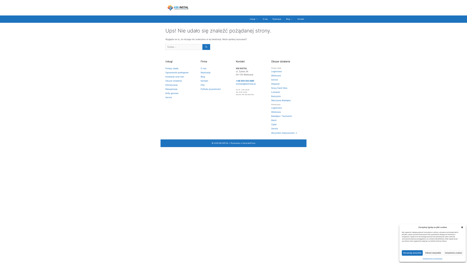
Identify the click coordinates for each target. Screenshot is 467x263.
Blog (288, 19)
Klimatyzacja (171, 85)
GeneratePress (248, 143)
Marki (274, 120)
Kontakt (301, 19)
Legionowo (276, 71)
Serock (274, 80)
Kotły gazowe (171, 93)
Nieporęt (275, 84)
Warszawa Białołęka (281, 100)
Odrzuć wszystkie (433, 253)
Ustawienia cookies (453, 253)
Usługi (252, 19)
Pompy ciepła (171, 68)
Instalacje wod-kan (174, 76)
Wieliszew (276, 75)
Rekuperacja (171, 89)
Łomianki (275, 92)
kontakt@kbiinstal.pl (246, 84)
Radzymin (276, 96)
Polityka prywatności (211, 89)
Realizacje (277, 19)
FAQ (203, 85)
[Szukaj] (206, 47)
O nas (265, 19)
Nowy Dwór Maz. (279, 88)
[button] (462, 227)
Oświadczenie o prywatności (432, 258)
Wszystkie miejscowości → (284, 133)
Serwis (168, 97)
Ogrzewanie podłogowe (177, 72)
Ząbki (274, 124)
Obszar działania (173, 81)
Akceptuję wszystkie (412, 253)
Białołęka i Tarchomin (281, 116)
